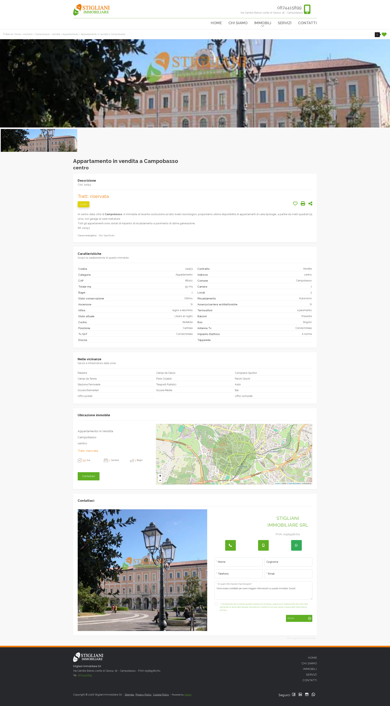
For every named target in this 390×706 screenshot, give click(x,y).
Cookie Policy (161, 694)
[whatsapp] (296, 545)
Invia (290, 618)
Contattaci (88, 476)
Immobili (262, 23)
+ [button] (160, 476)
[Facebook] (293, 694)
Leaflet (277, 483)
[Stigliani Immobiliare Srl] (91, 9)
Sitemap (129, 694)
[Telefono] (230, 545)
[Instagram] (307, 694)
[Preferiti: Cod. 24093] (295, 203)
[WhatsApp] (313, 694)
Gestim (188, 695)
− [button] (160, 480)
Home (216, 23)
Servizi (285, 23)
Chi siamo (238, 23)
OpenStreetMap (294, 483)
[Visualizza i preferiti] (384, 35)
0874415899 (289, 7)
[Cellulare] (263, 545)
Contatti (307, 23)
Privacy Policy (144, 694)
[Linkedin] (300, 694)
